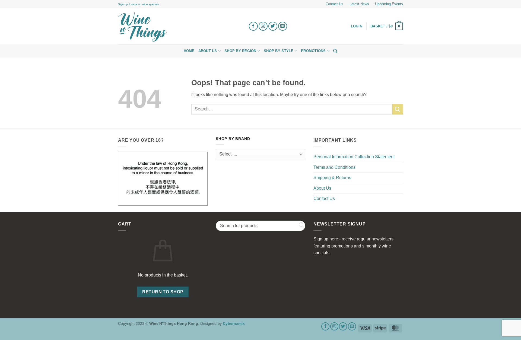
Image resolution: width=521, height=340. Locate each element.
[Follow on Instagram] (263, 26)
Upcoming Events (389, 4)
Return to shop (162, 292)
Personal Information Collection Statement (354, 156)
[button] (386, 26)
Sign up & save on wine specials (138, 4)
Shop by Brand (233, 139)
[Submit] (397, 109)
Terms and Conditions (334, 167)
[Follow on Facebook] (253, 26)
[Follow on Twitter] (272, 26)
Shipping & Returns (332, 177)
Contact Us (334, 4)
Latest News (359, 4)
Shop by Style (278, 51)
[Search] (335, 51)
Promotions (313, 51)
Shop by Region (240, 51)
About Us (207, 51)
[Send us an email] (282, 26)
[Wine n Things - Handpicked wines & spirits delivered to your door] (179, 27)
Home (189, 51)
